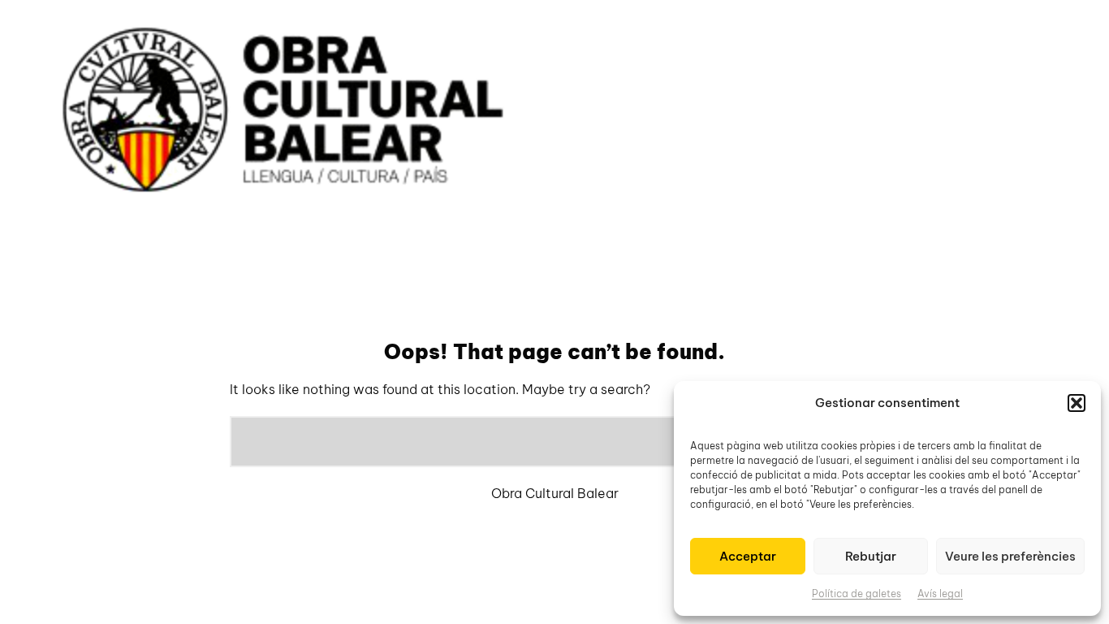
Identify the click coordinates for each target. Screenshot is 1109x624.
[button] (1076, 403)
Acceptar (747, 556)
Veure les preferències (1010, 556)
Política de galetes (856, 593)
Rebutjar (870, 556)
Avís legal (940, 593)
